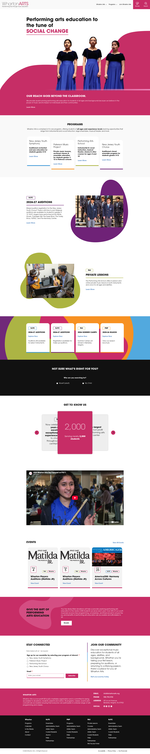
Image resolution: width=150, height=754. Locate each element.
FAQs (47, 738)
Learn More (30, 107)
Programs (28, 723)
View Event (35, 583)
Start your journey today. (100, 677)
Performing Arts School (38, 664)
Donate (66, 623)
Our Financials (123, 751)
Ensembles (49, 723)
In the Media (29, 729)
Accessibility (101, 751)
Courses (90, 726)
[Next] (113, 433)
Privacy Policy (112, 751)
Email (30, 671)
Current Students (51, 732)
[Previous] (37, 433)
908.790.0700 (108, 697)
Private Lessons (93, 723)
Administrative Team (52, 726)
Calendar (28, 726)
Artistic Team (50, 729)
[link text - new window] (104, 706)
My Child (88, 383)
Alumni (48, 735)
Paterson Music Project (38, 661)
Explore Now (33, 336)
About (27, 732)
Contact (27, 735)
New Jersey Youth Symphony (40, 658)
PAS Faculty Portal (93, 743)
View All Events (118, 543)
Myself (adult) (64, 383)
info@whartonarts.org (112, 693)
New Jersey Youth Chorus (39, 666)
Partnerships (50, 741)
